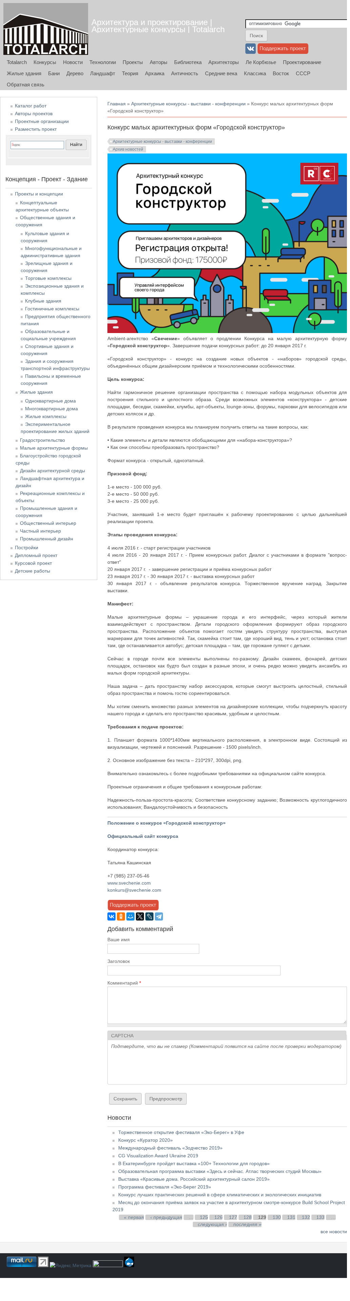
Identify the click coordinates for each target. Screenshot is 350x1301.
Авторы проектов (34, 113)
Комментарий (124, 983)
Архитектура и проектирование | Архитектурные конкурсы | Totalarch (158, 26)
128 (248, 1217)
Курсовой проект (33, 563)
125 (204, 1217)
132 (306, 1217)
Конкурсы (45, 62)
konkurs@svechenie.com (134, 890)
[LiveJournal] (149, 916)
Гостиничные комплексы (52, 308)
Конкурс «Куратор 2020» (145, 1140)
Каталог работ (30, 105)
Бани (54, 73)
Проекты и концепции (39, 194)
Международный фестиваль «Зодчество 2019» (170, 1148)
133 (320, 1217)
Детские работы (32, 571)
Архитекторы (223, 62)
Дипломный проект (36, 555)
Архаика (154, 73)
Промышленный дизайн (46, 538)
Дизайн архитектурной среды (52, 470)
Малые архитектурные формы (54, 448)
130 (277, 1217)
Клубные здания (43, 301)
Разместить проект (36, 129)
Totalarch (17, 62)
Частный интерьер (40, 531)
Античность (184, 73)
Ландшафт (102, 73)
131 (291, 1217)
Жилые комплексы (45, 416)
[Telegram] (159, 916)
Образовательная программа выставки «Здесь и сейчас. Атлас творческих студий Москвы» (220, 1171)
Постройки (26, 547)
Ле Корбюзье (261, 62)
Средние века (221, 73)
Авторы (158, 62)
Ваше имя (118, 939)
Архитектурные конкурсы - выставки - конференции (188, 103)
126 (218, 1217)
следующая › (212, 1224)
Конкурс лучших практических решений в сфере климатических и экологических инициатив (219, 1194)
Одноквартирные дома (50, 401)
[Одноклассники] (121, 916)
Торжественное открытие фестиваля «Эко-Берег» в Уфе (181, 1132)
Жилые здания (24, 73)
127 (233, 1217)
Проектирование (302, 62)
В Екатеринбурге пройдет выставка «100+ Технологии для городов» (194, 1163)
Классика (255, 73)
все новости (334, 1231)
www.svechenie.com (129, 883)
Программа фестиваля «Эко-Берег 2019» (164, 1187)
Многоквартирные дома (51, 408)
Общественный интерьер (48, 523)
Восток (281, 73)
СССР (303, 73)
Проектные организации (42, 121)
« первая (134, 1217)
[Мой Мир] (130, 916)
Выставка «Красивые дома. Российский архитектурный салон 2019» (194, 1179)
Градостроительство (42, 440)
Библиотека (188, 62)
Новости (73, 62)
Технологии (102, 62)
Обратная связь (25, 84)
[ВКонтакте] (111, 916)
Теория (130, 73)
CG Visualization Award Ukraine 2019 (158, 1155)
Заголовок (118, 961)
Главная (116, 103)
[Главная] (45, 29)
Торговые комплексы (48, 278)
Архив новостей (128, 149)
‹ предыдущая (166, 1217)
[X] (140, 916)
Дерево (74, 73)
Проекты (133, 62)
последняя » (247, 1224)
